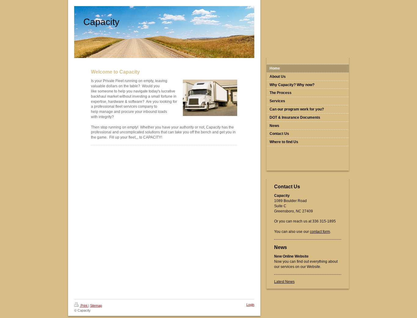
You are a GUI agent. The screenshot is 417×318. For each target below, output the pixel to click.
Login (250, 304)
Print (84, 305)
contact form (320, 231)
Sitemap (96, 305)
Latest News (284, 282)
